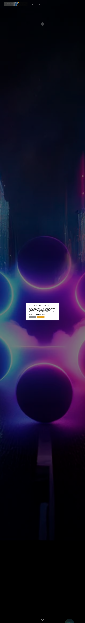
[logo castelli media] (15, 2)
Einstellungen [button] (32, 316)
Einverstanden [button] (41, 316)
